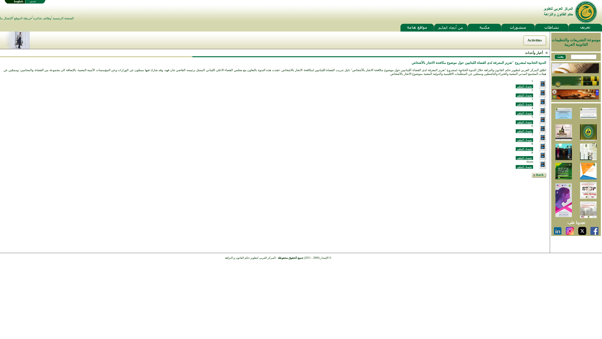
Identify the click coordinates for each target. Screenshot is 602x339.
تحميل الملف (524, 86)
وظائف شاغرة (42, 18)
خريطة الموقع (23, 18)
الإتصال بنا (6, 18)
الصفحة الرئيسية (63, 18)
